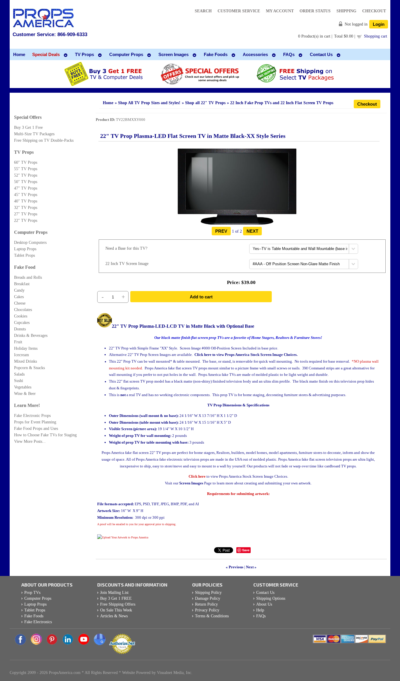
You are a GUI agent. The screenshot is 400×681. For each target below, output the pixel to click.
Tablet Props (24, 255)
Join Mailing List (114, 592)
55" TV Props (25, 169)
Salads (19, 374)
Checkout (374, 11)
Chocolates (23, 309)
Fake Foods (33, 616)
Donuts (20, 329)
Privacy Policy (207, 610)
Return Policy (206, 604)
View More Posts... (30, 441)
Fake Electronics (38, 622)
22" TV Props (25, 220)
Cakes (19, 297)
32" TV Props (25, 207)
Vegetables (22, 387)
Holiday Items (25, 348)
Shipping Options (270, 598)
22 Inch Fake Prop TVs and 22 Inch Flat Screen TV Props (281, 103)
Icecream (21, 355)
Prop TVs (32, 592)
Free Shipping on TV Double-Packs (43, 140)
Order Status (315, 11)
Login (378, 24)
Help (260, 610)
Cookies (20, 316)
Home (108, 103)
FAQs (261, 616)
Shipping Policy (208, 592)
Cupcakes (22, 322)
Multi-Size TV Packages (34, 134)
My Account (280, 11)
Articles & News (114, 616)
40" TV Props (25, 201)
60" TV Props (25, 162)
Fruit (18, 342)
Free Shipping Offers (117, 604)
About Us (264, 604)
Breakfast (22, 284)
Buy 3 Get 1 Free (28, 127)
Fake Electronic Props (32, 415)
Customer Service (239, 11)
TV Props (24, 152)
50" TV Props (25, 182)
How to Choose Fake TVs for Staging (45, 435)
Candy (19, 290)
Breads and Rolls (28, 277)
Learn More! (27, 405)
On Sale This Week (116, 610)
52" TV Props (25, 175)
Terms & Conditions (212, 616)
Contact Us (265, 592)
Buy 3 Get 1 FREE (116, 598)
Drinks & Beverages (30, 335)
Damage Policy (207, 598)
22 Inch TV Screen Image (126, 263)
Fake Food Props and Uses (36, 428)
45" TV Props (25, 194)
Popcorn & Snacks (29, 368)
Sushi (18, 380)
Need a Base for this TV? (126, 248)
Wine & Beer (25, 393)
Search (203, 11)
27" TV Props (25, 214)
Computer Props (30, 232)
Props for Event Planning (35, 422)
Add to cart (201, 297)
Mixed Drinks (25, 361)
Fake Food (24, 267)
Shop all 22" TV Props (205, 103)
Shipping (346, 11)
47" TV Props (25, 188)
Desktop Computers (30, 242)
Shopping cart (375, 36)
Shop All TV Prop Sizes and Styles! (149, 103)
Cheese (19, 303)
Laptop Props (25, 249)
